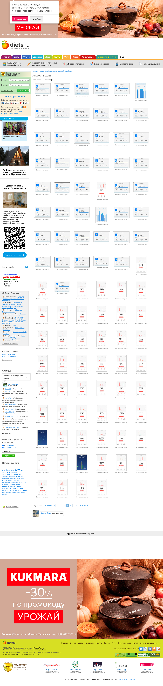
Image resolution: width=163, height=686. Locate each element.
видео (15, 325)
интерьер (12, 476)
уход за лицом (8, 490)
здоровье (5, 476)
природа (22, 482)
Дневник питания (75, 64)
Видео (75, 57)
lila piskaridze (13, 384)
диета (18, 469)
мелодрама (6, 482)
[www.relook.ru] (147, 668)
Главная (6, 57)
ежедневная (10, 445)
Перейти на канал (13, 255)
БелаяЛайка (11, 354)
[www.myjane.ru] (98, 668)
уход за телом (21, 490)
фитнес (8, 492)
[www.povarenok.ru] (75, 668)
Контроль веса (126, 64)
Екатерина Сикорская (12, 427)
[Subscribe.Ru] (158, 649)
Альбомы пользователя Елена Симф (58, 71)
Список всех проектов (126, 679)
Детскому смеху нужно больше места (15, 187)
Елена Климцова (9, 356)
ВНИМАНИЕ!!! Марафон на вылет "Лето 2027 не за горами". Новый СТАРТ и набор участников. (14, 320)
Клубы (107, 643)
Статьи (26, 57)
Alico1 (4, 354)
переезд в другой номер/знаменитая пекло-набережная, (13, 298)
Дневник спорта (101, 64)
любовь (16, 480)
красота (10, 480)
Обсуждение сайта (11, 277)
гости (12, 470)
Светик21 (8, 389)
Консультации (88, 57)
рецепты (5, 486)
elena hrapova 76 (10, 404)
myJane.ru (98, 670)
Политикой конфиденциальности (11, 112)
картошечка (8, 409)
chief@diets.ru (40, 650)
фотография (16, 492)
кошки (4, 480)
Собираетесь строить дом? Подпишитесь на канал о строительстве (14, 172)
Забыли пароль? (7, 91)
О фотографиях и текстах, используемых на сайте (21, 654)
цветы (23, 492)
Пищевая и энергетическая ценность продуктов (44, 64)
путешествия (14, 484)
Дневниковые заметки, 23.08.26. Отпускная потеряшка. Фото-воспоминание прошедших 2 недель (12, 305)
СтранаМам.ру (52, 670)
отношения (14, 482)
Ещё (122, 57)
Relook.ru (147, 670)
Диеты (16, 57)
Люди (47, 57)
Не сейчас (36, 19)
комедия (19, 476)
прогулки (5, 484)
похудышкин (9, 416)
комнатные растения (9, 478)
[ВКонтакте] (150, 649)
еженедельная (11, 447)
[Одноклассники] (154, 649)
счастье (5, 488)
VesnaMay (8, 398)
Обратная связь (12, 507)
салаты (12, 486)
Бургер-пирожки (17, 340)
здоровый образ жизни (11, 474)
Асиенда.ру (121, 670)
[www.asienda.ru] (122, 668)
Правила (7, 283)
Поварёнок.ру (75, 670)
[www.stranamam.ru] (52, 668)
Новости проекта (10, 281)
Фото (66, 57)
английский (6, 470)
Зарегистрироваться (14, 96)
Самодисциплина (152, 64)
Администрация (10, 279)
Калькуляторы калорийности (14, 64)
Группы (57, 57)
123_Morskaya (9, 411)
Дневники (37, 57)
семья (18, 486)
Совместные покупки (107, 57)
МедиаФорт (37, 648)
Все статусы (6, 433)
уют (3, 492)
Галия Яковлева (27, 650)
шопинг (4, 494)
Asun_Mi (7, 419)
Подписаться (20, 19)
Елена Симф (46, 513)
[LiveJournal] (145, 649)
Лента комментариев (10, 344)
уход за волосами (16, 488)
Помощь (6, 286)
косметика (20, 478)
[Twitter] (141, 649)
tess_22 (7, 391)
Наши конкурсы (10, 274)
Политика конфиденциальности (146, 643)
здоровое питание (9, 472)
